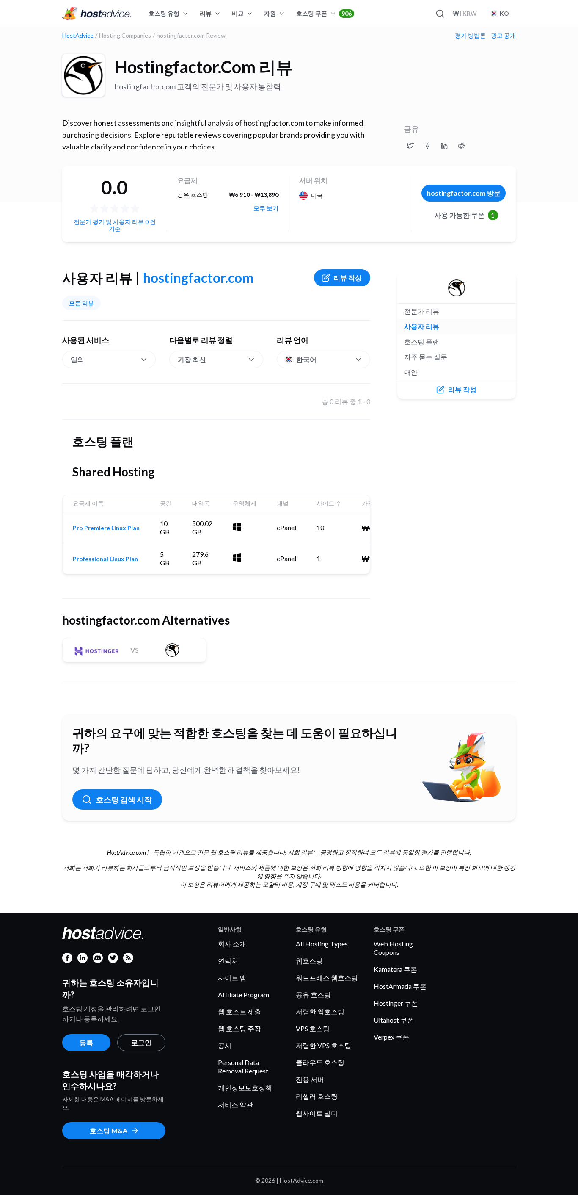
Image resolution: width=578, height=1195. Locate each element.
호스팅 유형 (164, 13)
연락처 (228, 961)
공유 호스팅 (313, 994)
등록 (86, 1042)
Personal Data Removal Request (243, 1066)
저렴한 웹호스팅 (320, 1011)
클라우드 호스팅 (320, 1062)
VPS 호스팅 (313, 1028)
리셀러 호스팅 (317, 1096)
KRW (465, 13)
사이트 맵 (232, 978)
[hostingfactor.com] (83, 75)
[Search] (439, 13)
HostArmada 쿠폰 (400, 986)
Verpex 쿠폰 (391, 1037)
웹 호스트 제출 (239, 1011)
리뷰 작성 (347, 278)
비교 (238, 13)
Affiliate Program (243, 994)
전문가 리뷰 (421, 311)
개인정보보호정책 (245, 1088)
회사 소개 (232, 944)
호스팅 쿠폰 (324, 13)
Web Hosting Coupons (393, 948)
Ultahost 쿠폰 (394, 1020)
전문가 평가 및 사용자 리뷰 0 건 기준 (115, 225)
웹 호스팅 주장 (239, 1028)
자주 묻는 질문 (425, 357)
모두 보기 (265, 208)
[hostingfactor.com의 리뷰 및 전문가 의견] (410, 145)
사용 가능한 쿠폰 (465, 215)
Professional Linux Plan (105, 559)
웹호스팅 (309, 961)
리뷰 (206, 13)
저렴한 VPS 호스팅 (323, 1045)
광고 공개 (503, 35)
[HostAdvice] (97, 13)
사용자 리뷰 (421, 326)
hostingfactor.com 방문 (464, 193)
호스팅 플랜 (421, 341)
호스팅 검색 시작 (124, 799)
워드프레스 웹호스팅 (327, 978)
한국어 (306, 359)
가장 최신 (192, 359)
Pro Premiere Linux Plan (106, 528)
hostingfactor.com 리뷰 (204, 67)
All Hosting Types (322, 944)
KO (504, 13)
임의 (77, 359)
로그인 (141, 1042)
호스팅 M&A (108, 1130)
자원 (270, 13)
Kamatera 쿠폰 (395, 969)
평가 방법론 (470, 35)
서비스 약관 (235, 1105)
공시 (224, 1045)
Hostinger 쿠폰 (396, 1003)
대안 (411, 372)
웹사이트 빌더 (317, 1113)
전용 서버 (310, 1079)
